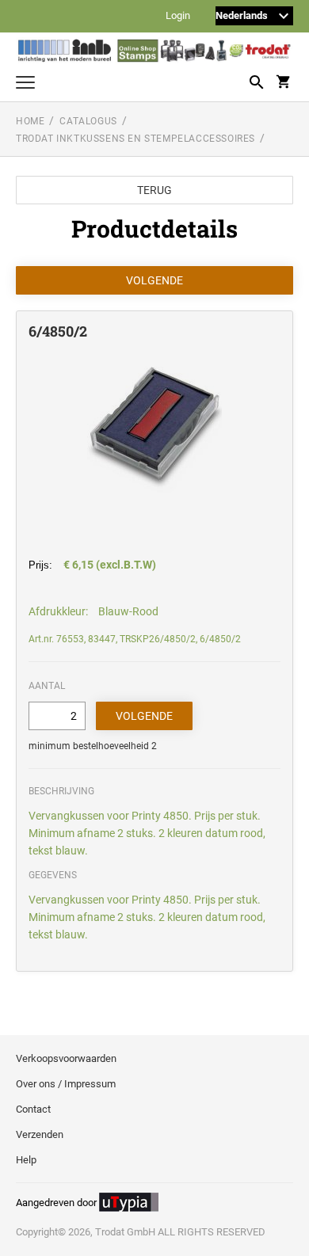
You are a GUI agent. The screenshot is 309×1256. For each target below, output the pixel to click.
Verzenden (39, 1134)
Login (178, 16)
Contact (33, 1109)
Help (26, 1160)
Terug (154, 190)
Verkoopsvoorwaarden (66, 1058)
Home (30, 121)
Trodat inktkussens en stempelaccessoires (135, 138)
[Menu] (25, 84)
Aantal (47, 685)
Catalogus (87, 121)
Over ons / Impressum (66, 1084)
